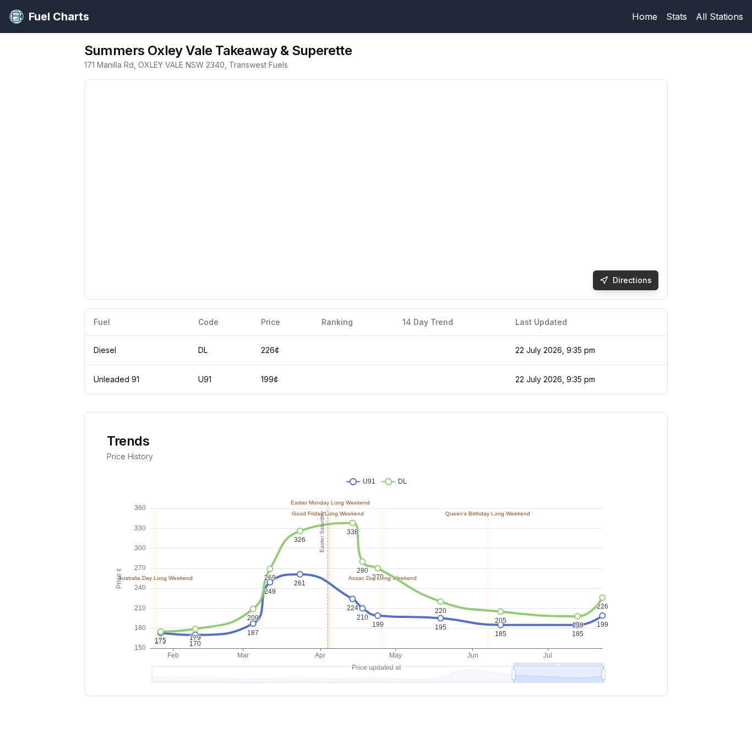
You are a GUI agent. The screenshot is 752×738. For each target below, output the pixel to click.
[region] (376, 189)
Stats (676, 16)
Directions (632, 280)
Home (644, 16)
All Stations (719, 16)
